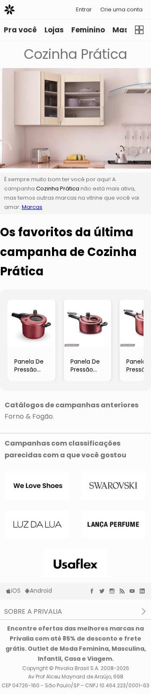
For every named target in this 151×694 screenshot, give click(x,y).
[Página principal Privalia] (9, 9)
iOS (16, 590)
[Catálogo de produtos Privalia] (139, 29)
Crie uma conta (121, 9)
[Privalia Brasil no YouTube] (134, 591)
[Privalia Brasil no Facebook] (94, 591)
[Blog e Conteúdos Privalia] (124, 591)
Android (41, 590)
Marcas (32, 207)
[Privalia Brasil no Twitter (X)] (104, 591)
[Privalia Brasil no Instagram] (114, 591)
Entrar (84, 9)
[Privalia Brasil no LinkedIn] (144, 591)
